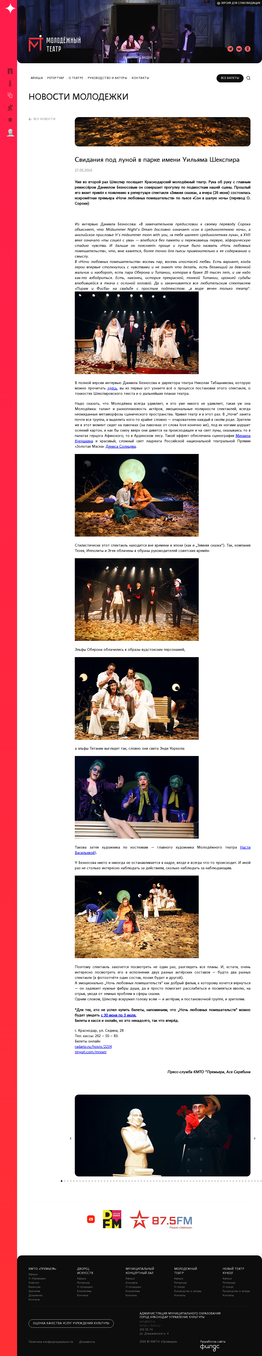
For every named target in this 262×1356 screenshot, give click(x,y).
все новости (44, 119)
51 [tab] (215, 1181)
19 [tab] (117, 1181)
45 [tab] (196, 1181)
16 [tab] (107, 1181)
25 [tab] (135, 1181)
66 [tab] (261, 1181)
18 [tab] (114, 1181)
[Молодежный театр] (10, 95)
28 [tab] (144, 1181)
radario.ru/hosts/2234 (93, 1047)
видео (137, 57)
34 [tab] (163, 1181)
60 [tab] (242, 1181)
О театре (76, 78)
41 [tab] (184, 1181)
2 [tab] (64, 1181)
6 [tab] (77, 1181)
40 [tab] (181, 1181)
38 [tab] (175, 1181)
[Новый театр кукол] (10, 108)
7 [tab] (80, 1181)
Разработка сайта (213, 1341)
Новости (34, 1282)
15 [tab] (104, 1181)
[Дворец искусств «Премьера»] (10, 72)
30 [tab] (150, 1181)
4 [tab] (71, 1181)
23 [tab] (129, 1181)
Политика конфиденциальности (51, 1342)
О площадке (84, 1287)
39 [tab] (178, 1181)
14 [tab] (101, 1181)
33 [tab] (160, 1181)
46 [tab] (199, 1181)
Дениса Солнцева (120, 447)
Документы (36, 1295)
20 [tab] (120, 1181)
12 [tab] (95, 1181)
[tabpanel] (162, 1135)
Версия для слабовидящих (241, 3)
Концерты (132, 1282)
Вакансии (34, 1287)
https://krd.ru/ (150, 1325)
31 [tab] (153, 1181)
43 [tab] (190, 1181)
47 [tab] (203, 1181)
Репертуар (55, 78)
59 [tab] (239, 1181)
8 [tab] (83, 1181)
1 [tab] (61, 1181)
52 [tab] (218, 1181)
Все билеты (230, 78)
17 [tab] (110, 1181)
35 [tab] (166, 1181)
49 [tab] (209, 1181)
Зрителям (34, 1291)
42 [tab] (187, 1181)
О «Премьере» (37, 1278)
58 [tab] (236, 1181)
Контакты (140, 78)
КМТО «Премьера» (42, 1269)
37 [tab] (172, 1181)
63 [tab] (252, 1181)
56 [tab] (230, 1181)
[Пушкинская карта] (10, 133)
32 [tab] (156, 1181)
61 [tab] (245, 1181)
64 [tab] (255, 1181)
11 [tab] (92, 1181)
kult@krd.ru (147, 1321)
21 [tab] (123, 1181)
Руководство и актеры (107, 78)
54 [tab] (224, 1181)
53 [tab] (221, 1181)
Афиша (37, 78)
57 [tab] (233, 1181)
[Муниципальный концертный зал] (10, 83)
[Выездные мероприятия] (10, 120)
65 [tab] (258, 1181)
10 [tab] (89, 1181)
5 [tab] (74, 1181)
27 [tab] (141, 1181)
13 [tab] (98, 1181)
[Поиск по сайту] (248, 78)
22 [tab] (126, 1181)
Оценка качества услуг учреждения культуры (71, 1323)
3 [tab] (67, 1181)
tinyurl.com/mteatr (91, 1052)
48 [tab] (206, 1181)
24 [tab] (132, 1181)
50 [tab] (212, 1181)
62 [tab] (249, 1181)
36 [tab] (169, 1181)
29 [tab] (147, 1181)
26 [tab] (138, 1181)
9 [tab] (86, 1181)
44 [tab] (193, 1181)
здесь (112, 388)
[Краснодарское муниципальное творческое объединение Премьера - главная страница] (10, 8)
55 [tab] (227, 1181)
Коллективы (84, 1291)
